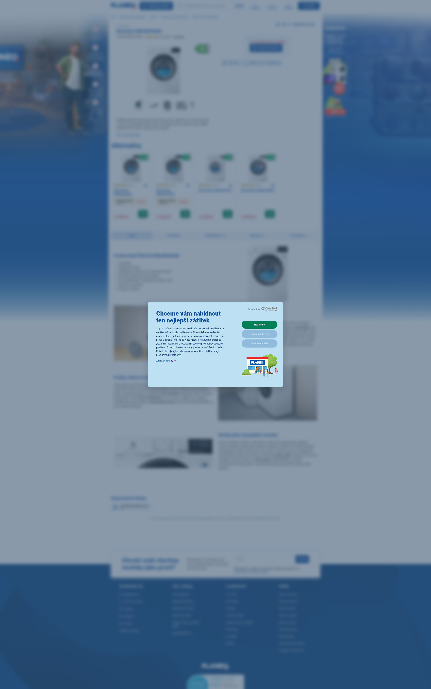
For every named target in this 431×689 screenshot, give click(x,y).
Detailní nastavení (259, 334)
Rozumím (259, 324)
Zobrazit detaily (166, 360)
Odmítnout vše (259, 343)
